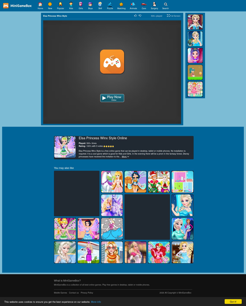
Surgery (154, 8)
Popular (60, 8)
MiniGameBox (185, 292)
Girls (81, 8)
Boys (90, 8)
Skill (100, 8)
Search (165, 8)
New (50, 8)
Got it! (233, 301)
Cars (144, 8)
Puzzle (110, 8)
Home (40, 8)
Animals (133, 8)
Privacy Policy (87, 292)
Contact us (74, 292)
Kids (71, 8)
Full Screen (175, 15)
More (124, 156)
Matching (121, 8)
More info (96, 301)
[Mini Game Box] (18, 5)
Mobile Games (60, 292)
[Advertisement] (20, 55)
